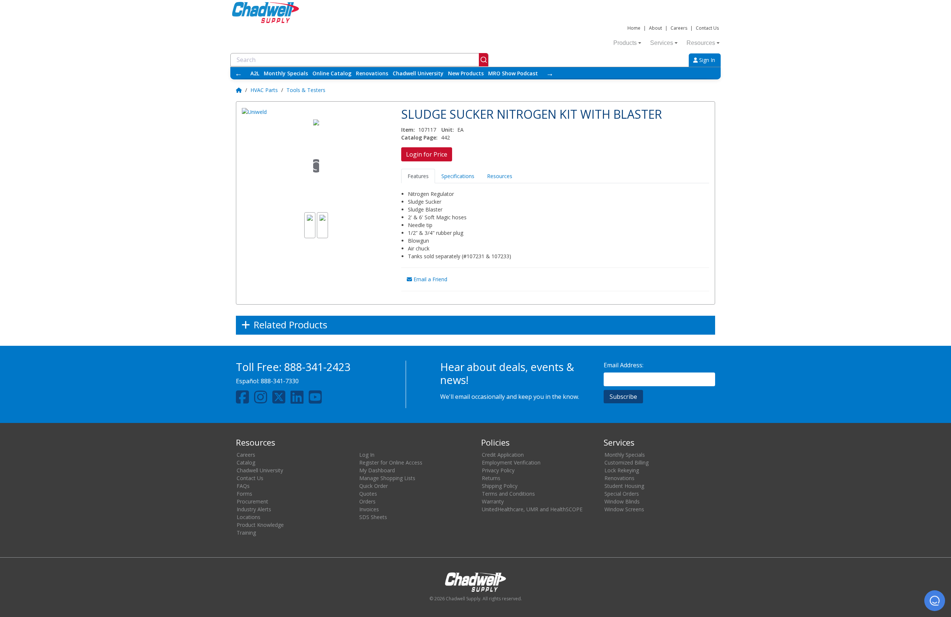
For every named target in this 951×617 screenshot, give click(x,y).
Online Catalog (331, 73)
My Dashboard (377, 470)
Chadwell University (418, 73)
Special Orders (621, 493)
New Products (466, 73)
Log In (366, 454)
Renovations (372, 73)
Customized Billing (626, 462)
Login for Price (426, 154)
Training (246, 532)
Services (661, 43)
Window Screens (624, 509)
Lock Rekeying (621, 470)
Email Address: (623, 365)
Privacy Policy (498, 470)
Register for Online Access (390, 462)
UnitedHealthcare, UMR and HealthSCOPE (532, 509)
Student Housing (624, 485)
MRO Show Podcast (513, 73)
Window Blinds (622, 501)
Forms (244, 493)
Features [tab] (418, 176)
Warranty (493, 501)
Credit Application (503, 454)
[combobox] (359, 59)
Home (633, 28)
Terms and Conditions (508, 493)
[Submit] (483, 59)
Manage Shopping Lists (387, 478)
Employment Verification (511, 462)
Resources (701, 43)
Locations (248, 517)
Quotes (368, 493)
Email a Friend (429, 279)
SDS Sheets (373, 517)
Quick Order (373, 485)
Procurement (252, 501)
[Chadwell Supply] (265, 11)
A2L (254, 73)
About (655, 28)
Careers (679, 28)
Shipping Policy (499, 485)
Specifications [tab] (457, 176)
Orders (367, 501)
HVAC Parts (264, 89)
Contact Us (707, 28)
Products (625, 43)
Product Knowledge (260, 524)
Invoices (369, 509)
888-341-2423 (317, 367)
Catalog (246, 462)
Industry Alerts (254, 509)
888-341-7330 (280, 381)
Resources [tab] (499, 176)
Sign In (706, 59)
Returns (491, 478)
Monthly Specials (286, 73)
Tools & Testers (305, 89)
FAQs (243, 485)
